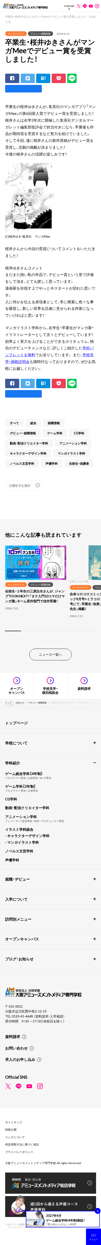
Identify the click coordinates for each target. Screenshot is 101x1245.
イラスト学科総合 (19, 829)
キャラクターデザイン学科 (28, 453)
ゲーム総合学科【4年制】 (24, 773)
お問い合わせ (16, 1048)
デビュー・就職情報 (40, 33)
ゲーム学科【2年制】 (20, 786)
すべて (14, 423)
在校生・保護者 (79, 463)
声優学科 (52, 463)
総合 (33, 423)
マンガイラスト (16, 33)
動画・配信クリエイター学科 (29, 443)
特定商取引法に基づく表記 (22, 1144)
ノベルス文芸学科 (22, 463)
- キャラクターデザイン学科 (27, 835)
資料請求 (12, 1036)
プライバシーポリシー (19, 1152)
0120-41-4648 (23, 1016)
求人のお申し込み (20, 1059)
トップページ (16, 723)
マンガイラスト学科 (71, 453)
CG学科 (79, 433)
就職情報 (54, 423)
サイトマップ (13, 1122)
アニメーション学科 (73, 443)
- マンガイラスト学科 (22, 842)
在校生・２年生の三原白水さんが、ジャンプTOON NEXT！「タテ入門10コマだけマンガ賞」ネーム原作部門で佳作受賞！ (35, 596)
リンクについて (15, 1137)
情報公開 (10, 1129)
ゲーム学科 (54, 433)
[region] (50, 591)
